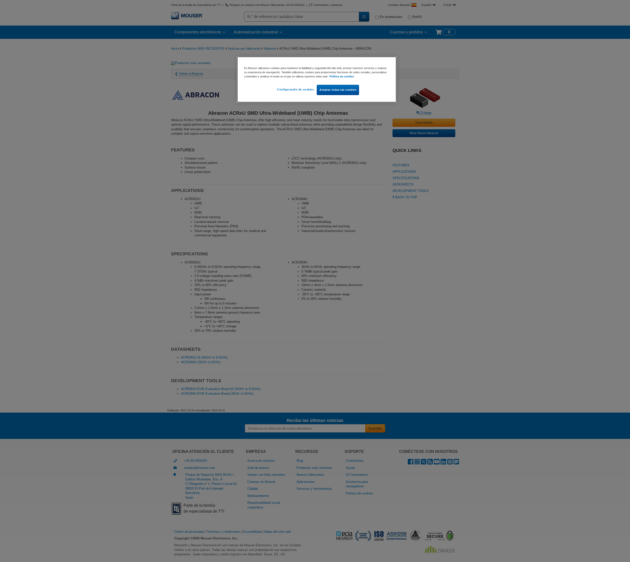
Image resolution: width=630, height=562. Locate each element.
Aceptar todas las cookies (337, 89)
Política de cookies (342, 76)
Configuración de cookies (295, 89)
